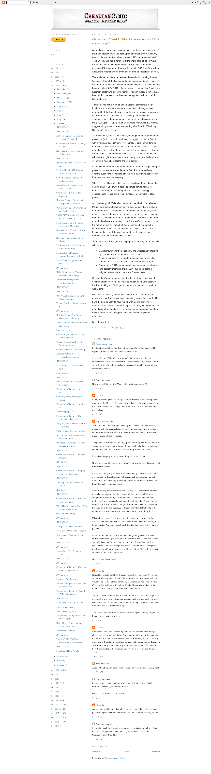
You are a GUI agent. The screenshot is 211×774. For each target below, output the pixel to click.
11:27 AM (97, 671)
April (59, 123)
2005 (57, 721)
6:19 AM (97, 716)
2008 (57, 708)
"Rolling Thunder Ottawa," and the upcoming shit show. (70, 202)
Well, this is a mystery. (66, 611)
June (59, 114)
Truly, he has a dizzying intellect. (71, 430)
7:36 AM (97, 563)
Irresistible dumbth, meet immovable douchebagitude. (70, 254)
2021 (57, 670)
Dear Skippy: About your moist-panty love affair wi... (70, 624)
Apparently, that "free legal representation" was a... (68, 355)
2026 (57, 68)
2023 (57, 81)
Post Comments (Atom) (115, 757)
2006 (57, 717)
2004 (57, 725)
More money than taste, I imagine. (71, 530)
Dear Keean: (61, 489)
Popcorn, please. (63, 330)
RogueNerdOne (102, 421)
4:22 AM (97, 388)
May (59, 119)
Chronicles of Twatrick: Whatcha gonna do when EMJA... (71, 569)
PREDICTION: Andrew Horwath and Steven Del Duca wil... (70, 217)
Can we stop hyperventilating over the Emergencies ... (71, 336)
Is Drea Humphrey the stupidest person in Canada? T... (70, 137)
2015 (57, 687)
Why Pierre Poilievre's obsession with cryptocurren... (70, 444)
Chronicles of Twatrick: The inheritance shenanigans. (68, 417)
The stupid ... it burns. (66, 630)
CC (97, 395)
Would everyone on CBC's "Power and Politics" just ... (71, 209)
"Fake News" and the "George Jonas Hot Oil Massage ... (69, 274)
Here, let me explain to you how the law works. (70, 152)
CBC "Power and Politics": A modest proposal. (69, 179)
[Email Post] (121, 328)
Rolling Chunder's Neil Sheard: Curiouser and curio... (70, 172)
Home (126, 751)
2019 (57, 678)
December (62, 89)
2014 (57, 691)
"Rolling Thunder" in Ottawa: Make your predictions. (69, 317)
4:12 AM (97, 372)
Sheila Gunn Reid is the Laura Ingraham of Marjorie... (69, 224)
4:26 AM (97, 414)
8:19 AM (97, 620)
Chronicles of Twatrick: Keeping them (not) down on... (70, 472)
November (62, 93)
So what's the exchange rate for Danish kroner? (70, 187)
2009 (57, 704)
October (61, 97)
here (107, 130)
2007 (57, 713)
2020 (57, 674)
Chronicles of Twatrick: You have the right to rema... (71, 500)
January (61, 664)
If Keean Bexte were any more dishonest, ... (69, 383)
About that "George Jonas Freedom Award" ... (67, 281)
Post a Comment (99, 746)
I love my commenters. (66, 606)
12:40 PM (97, 739)
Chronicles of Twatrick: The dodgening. (68, 194)
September (62, 102)
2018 (57, 683)
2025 (57, 72)
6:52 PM (97, 697)
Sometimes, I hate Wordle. (67, 650)
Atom (53, 54)
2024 (57, 76)
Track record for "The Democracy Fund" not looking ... (71, 247)
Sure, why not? (63, 372)
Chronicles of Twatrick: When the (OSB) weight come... (71, 592)
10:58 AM (97, 656)
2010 (57, 700)
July (59, 110)
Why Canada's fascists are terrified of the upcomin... (71, 297)
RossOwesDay (102, 343)
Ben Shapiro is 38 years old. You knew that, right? (70, 232)
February (61, 660)
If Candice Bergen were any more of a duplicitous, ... (71, 585)
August (60, 106)
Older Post (155, 751)
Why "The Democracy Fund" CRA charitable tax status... (71, 508)
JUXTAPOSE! (62, 127)
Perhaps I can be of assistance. (69, 526)
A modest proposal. (65, 411)
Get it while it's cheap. (66, 513)
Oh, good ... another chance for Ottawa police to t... (69, 343)
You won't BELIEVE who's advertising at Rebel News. (69, 641)
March (60, 656)
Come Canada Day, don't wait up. (71, 349)
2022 (57, 85)
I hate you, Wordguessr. (66, 579)
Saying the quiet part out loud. (70, 602)
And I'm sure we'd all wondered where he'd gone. (70, 437)
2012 (57, 695)
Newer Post (97, 751)
